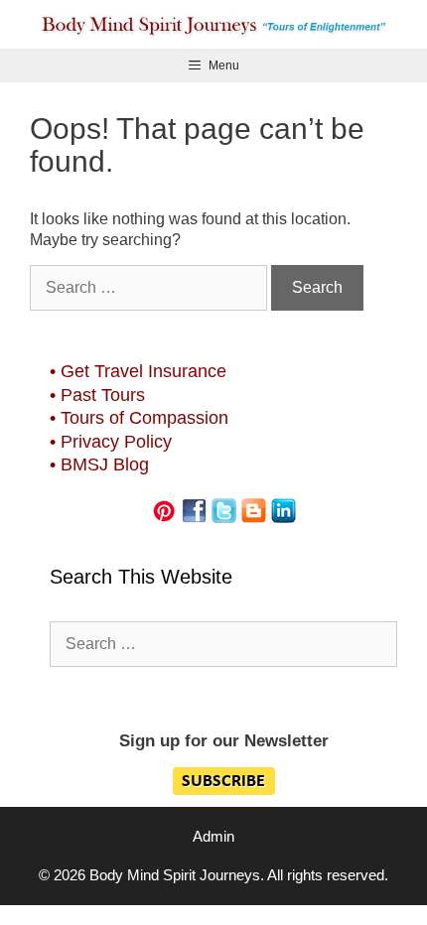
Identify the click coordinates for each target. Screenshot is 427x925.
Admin (213, 836)
